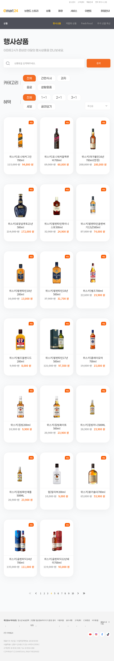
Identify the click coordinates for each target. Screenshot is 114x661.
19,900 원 (99, 294)
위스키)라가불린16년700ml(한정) (93, 158)
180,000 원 (100, 164)
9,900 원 (14, 365)
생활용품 (46, 87)
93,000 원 (64, 566)
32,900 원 (50, 231)
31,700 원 (63, 298)
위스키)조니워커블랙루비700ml (56, 158)
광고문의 (72, 2)
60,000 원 (63, 164)
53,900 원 (99, 495)
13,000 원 (27, 298)
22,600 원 (86, 295)
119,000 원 (50, 567)
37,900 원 (50, 298)
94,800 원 (27, 164)
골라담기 (46, 106)
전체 (29, 78)
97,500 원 (64, 365)
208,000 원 (85, 164)
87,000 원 (86, 231)
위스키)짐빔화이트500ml (57, 426)
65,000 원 (86, 496)
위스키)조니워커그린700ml (20, 158)
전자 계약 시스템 (101, 2)
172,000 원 (27, 231)
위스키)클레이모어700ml (93, 359)
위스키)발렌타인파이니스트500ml (56, 225)
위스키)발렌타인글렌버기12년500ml (93, 225)
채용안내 (89, 2)
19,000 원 (86, 365)
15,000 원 (99, 365)
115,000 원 (13, 164)
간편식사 (46, 78)
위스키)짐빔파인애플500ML (20, 493)
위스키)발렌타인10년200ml (20, 292)
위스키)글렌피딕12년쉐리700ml (56, 560)
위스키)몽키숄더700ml (93, 492)
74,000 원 (99, 231)
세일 (29, 106)
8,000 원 (26, 365)
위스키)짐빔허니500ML (92, 425)
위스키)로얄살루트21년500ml (20, 225)
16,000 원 (13, 298)
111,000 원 (27, 566)
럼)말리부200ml (56, 492)
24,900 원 (63, 231)
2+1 (59, 97)
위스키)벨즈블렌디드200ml (20, 359)
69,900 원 (50, 164)
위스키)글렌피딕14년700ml (20, 560)
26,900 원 (50, 432)
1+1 (44, 97)
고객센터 (81, 2)
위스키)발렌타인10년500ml (56, 292)
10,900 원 (14, 429)
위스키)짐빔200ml (20, 425)
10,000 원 (50, 496)
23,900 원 (63, 432)
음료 (29, 87)
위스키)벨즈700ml (93, 291)
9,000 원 (63, 495)
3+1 (74, 97)
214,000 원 (13, 231)
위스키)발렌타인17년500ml (56, 359)
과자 (63, 78)
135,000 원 (13, 567)
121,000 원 (50, 365)
